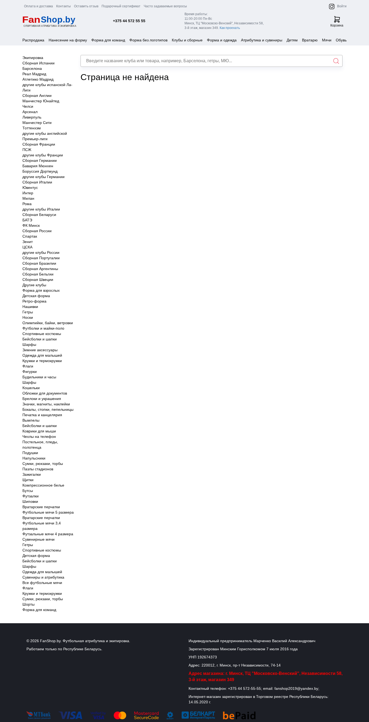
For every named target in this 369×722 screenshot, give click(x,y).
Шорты (28, 604)
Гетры (27, 312)
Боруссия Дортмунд (40, 171)
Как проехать (230, 28)
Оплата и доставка (38, 6)
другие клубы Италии (41, 209)
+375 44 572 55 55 (129, 21)
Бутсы (27, 490)
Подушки (30, 453)
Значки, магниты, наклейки (46, 404)
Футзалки (30, 496)
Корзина (336, 25)
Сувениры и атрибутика (43, 577)
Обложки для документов (44, 393)
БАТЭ (27, 220)
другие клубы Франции (42, 155)
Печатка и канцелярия (42, 415)
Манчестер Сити (37, 122)
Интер (27, 193)
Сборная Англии (37, 95)
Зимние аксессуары (40, 350)
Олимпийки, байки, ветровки (47, 323)
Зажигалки (31, 474)
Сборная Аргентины (40, 269)
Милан (28, 198)
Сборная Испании (38, 63)
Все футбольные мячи (42, 582)
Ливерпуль (31, 117)
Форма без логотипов (148, 40)
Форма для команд (108, 40)
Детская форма (36, 296)
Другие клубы (34, 285)
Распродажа (33, 40)
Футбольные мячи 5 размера (48, 512)
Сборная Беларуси (39, 214)
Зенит (27, 241)
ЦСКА (27, 247)
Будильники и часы (39, 377)
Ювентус (30, 187)
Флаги (27, 366)
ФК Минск (31, 225)
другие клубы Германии (43, 177)
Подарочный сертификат (121, 6)
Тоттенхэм (31, 128)
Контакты (63, 6)
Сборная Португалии (41, 258)
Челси (27, 106)
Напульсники (33, 458)
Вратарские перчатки (41, 507)
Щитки (27, 480)
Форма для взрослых (41, 290)
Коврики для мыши (39, 431)
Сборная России (37, 231)
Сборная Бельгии (37, 274)
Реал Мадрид (34, 74)
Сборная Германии (39, 160)
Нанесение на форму (68, 40)
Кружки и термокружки (42, 361)
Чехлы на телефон (39, 436)
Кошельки (31, 388)
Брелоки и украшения (41, 398)
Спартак (29, 236)
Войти (342, 6)
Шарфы (29, 344)
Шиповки (30, 501)
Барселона (32, 68)
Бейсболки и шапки (39, 339)
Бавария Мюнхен (37, 166)
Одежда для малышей (42, 355)
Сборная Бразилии (39, 263)
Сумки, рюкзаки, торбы (42, 463)
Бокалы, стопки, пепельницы (47, 409)
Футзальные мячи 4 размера (47, 534)
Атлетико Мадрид (37, 79)
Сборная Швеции (37, 279)
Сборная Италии (37, 182)
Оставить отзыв (86, 6)
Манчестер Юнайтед (40, 101)
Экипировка (32, 57)
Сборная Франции (38, 144)
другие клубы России (40, 252)
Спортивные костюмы (41, 334)
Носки (27, 317)
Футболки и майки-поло (43, 328)
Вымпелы (30, 420)
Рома (27, 204)
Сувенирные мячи (38, 539)
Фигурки (29, 371)
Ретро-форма (34, 301)
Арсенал (30, 112)
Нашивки (30, 306)
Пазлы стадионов (37, 469)
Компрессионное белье (43, 485)
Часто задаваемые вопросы (165, 6)
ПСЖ (26, 149)
